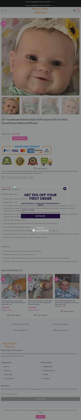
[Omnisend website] (40, 229)
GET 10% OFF (40, 216)
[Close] (64, 188)
